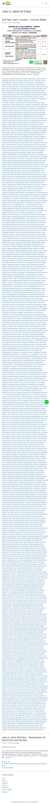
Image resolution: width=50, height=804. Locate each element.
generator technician (40, 296)
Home (3, 778)
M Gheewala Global (33, 454)
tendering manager (20, 677)
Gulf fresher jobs (12, 310)
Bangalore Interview (39, 162)
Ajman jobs (27, 118)
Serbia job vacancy (13, 98)
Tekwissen (20, 675)
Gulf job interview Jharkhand (16, 314)
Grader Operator (37, 304)
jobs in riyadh (44, 416)
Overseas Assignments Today (25, 522)
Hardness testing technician (23, 338)
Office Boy (22, 510)
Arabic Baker (5, 134)
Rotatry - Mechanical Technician (16, 606)
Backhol (9, 160)
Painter (18, 530)
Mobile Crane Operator (8, 492)
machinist (37, 458)
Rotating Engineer (6, 604)
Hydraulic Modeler (6, 362)
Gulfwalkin (31, 332)
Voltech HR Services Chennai (9, 711)
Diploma (18, 230)
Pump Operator (9, 562)
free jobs (26, 284)
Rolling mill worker (22, 602)
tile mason (27, 679)
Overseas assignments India (37, 520)
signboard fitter (38, 641)
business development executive (22, 176)
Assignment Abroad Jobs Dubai (10, 142)
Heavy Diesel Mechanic (29, 342)
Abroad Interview (35, 104)
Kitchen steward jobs (23, 430)
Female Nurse (33, 270)
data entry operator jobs (12, 222)
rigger (22, 594)
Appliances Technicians (40, 132)
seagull (11, 626)
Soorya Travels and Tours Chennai (37, 649)
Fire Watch (38, 276)
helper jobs (5, 346)
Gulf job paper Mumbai (39, 318)
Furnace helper (6, 290)
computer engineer (7, 206)
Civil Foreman (41, 196)
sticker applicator (19, 659)
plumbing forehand (42, 550)
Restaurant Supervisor (35, 592)
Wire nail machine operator (26, 725)
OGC (8, 512)
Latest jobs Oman (30, 442)
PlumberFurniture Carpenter (17, 550)
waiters (35, 713)
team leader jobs (19, 671)
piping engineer (6, 544)
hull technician (35, 354)
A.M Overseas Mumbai (21, 102)
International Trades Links (41, 380)
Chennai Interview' (30, 192)
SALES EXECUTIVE (25, 612)
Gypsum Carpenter (7, 336)
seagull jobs (5, 628)
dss (36, 236)
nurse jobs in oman (32, 508)
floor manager (41, 278)
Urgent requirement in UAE (12, 697)
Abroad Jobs (44, 104)
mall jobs (8, 462)
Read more (36, 74)
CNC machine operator (19, 202)
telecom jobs (26, 675)
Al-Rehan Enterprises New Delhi (20, 126)
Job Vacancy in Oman (7, 398)
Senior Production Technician (15, 632)
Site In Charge (22, 644)
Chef (27, 188)
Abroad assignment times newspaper (21, 104)
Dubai (39, 236)
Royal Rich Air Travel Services (33, 606)
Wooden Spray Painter (21, 727)
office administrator (14, 510)
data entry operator (22, 220)
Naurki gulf (27, 502)
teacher (12, 671)
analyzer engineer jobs (8, 132)
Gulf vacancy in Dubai (15, 332)
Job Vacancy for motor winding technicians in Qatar (17, 394)
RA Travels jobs (40, 576)
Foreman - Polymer (7, 282)
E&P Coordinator (36, 242)
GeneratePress (35, 802)
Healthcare (15, 84)
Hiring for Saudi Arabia (38, 346)
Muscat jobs (22, 498)
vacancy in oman (34, 705)
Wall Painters (21, 715)
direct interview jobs (20, 232)
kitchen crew (16, 428)
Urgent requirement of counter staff (29, 697)
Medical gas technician (29, 480)
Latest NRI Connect (7, 444)
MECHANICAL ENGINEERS (28, 472)
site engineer (14, 644)
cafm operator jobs (10, 180)
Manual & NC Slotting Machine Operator (26, 462)
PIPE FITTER (12, 542)
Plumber (30, 548)
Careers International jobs (36, 182)
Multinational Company (31, 496)
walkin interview (42, 713)
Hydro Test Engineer (28, 362)
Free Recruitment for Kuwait (36, 284)
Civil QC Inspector (24, 198)
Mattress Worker (6, 470)
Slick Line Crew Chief (32, 645)
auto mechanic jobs (15, 156)
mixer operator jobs (7, 490)
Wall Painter (5, 715)
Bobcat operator (14, 170)
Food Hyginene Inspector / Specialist (18, 280)
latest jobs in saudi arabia (8, 442)
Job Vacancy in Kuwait (26, 396)
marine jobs (17, 464)
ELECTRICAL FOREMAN (16, 246)
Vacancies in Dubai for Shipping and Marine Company (32, 703)
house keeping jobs (37, 350)
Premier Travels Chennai (32, 554)
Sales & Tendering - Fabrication (25, 610)
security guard (12, 628)
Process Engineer (19, 556)
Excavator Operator (20, 264)
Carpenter (4, 184)
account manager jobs (8, 110)
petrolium (28, 538)
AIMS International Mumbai (14, 116)
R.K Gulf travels (41, 574)
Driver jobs (43, 78)
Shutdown (21, 98)
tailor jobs (17, 669)
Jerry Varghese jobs (33, 386)
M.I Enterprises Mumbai (18, 458)
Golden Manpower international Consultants (33, 300)
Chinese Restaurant (7, 196)
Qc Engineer (38, 568)
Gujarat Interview (20, 308)
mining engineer (36, 488)
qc (33, 568)
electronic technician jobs (37, 254)
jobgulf (25, 402)
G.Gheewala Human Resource (26, 292)
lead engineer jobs (36, 446)
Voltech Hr (30, 709)
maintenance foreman (24, 460)
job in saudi (43, 388)
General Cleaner (33, 294)
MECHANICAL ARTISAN (31, 470)
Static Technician (21, 657)
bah (32, 160)
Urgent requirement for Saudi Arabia (23, 695)
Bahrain (25, 78)
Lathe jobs (40, 444)
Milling (9, 488)
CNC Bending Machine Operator (28, 200)
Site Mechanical (30, 644)
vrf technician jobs (22, 711)
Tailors (22, 669)
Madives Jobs (42, 88)
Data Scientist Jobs (32, 222)
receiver (38, 578)
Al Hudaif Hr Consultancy (23, 120)
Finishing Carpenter (7, 274)
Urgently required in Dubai (33, 701)
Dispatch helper (31, 232)
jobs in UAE (8, 422)
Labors (23, 434)
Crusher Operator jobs (32, 216)
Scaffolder (44, 622)
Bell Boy (4, 166)
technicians (13, 675)
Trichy (11, 687)
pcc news (12, 534)
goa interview (34, 298)
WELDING (4, 723)
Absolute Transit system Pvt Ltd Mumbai (33, 106)
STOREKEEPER (18, 661)
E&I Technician (27, 242)
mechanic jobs (20, 470)
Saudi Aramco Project (23, 618)
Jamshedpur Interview (14, 384)
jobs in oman (10, 414)
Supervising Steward (32, 665)
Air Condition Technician (27, 116)
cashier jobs (37, 184)
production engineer (41, 556)
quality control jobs (27, 572)
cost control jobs (20, 212)
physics (44, 538)
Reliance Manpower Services (27, 582)
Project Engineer (36, 558)
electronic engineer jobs (38, 252)
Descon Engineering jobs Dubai (35, 226)
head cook (29, 340)
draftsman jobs (26, 234)
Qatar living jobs (36, 94)
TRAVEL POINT (6, 685)
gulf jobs (33, 322)
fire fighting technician (19, 276)
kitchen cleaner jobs (7, 428)
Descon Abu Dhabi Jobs (20, 226)
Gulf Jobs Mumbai (19, 326)
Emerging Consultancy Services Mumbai (29, 258)
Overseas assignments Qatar (9, 522)
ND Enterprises (35, 502)
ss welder (26, 655)
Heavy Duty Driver (14, 344)
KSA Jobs (43, 430)
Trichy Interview (18, 687)
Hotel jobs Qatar (6, 350)
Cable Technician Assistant (24, 178)
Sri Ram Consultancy (18, 655)
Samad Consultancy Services (29, 614)
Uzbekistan (20, 100)
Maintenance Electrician (11, 460)
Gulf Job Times (44, 320)
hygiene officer (6, 366)
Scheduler (36, 624)
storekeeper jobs (27, 661)
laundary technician (18, 446)
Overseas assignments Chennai (21, 520)
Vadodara (20, 707)
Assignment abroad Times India (14, 144)
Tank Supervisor (38, 669)
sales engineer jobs (15, 612)
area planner (38, 134)
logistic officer (44, 452)
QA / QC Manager (31, 564)
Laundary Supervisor (7, 446)
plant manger (33, 546)
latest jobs (33, 440)
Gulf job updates (6, 322)
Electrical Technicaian (27, 248)
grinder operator (39, 306)
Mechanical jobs (39, 474)
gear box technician (23, 294)
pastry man (36, 532)
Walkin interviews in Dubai (30, 100)
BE (47, 164)
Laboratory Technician (10, 434)
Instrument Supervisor (12, 376)
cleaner (4, 200)
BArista (10, 164)
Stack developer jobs (10, 657)
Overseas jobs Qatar (37, 528)
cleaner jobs (9, 200)
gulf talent (28, 330)
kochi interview (33, 430)
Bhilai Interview (28, 166)
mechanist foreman (13, 480)
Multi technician (9, 496)
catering (20, 186)
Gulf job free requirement (16, 312)
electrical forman (27, 246)
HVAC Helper (22, 356)
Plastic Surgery (15, 548)
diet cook (30, 228)
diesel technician (23, 228)
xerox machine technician (20, 729)
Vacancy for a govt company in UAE (11, 705)
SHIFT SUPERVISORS (29, 634)
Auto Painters (24, 156)
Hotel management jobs (17, 350)
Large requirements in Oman (29, 438)
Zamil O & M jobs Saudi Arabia (36, 729)
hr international (24, 352)
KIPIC (44, 426)
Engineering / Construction (9, 80)
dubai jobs (10, 238)
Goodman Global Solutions (19, 302)
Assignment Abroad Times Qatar (20, 148)
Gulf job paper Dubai (27, 318)
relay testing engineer (13, 582)
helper (44, 344)
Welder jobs (43, 721)
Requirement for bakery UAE (22, 584)
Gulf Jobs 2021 (40, 322)
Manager (13, 462)
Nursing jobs (5, 510)
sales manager (35, 612)
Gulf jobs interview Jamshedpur (27, 324)
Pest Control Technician (20, 536)
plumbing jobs (5, 552)
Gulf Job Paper (17, 318)
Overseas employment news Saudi (33, 524)
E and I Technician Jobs (16, 242)
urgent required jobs (7, 691)
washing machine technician (14, 719)
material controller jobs (16, 468)
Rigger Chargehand (30, 594)
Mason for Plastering (11, 466)
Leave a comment (8, 767)
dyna (44, 238)
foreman (43, 280)
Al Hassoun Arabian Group (9, 120)
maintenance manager (36, 460)
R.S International (31, 576)
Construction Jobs (26, 208)
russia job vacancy (18, 608)
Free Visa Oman (19, 288)
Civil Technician (42, 198)
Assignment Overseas (13, 150)
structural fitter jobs (33, 663)
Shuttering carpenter (12, 639)
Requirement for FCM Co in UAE (14, 586)
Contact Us (5, 783)
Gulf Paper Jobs (14, 330)
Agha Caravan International (30, 112)
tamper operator (29, 669)
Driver (16, 236)
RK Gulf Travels (20, 598)
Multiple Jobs (10, 92)
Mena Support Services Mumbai (26, 482)
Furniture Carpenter (15, 290)
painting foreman (30, 530)
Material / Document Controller (32, 466)
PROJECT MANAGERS (39, 560)
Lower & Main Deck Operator (9, 454)
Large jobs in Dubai (16, 438)
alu (23, 128)
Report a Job (5, 792)
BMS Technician (38, 168)
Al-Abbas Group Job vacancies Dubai (17, 124)
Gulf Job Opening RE (7, 318)
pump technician (17, 562)
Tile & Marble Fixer (19, 679)
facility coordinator (38, 266)
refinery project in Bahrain (31, 580)
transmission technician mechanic (35, 683)
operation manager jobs (26, 514)
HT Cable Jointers (23, 354)
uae (8, 689)
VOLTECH (24, 709)
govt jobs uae (13, 304)
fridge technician (35, 288)
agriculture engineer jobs (30, 114)
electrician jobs (37, 250)
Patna (40, 532)
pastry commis (28, 532)
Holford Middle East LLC (13, 348)
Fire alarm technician (31, 274)
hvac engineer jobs (13, 356)
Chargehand (22, 188)
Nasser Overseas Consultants (33, 500)
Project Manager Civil (12, 560)
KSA (39, 430)
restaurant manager (23, 592)
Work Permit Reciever (33, 727)
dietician (36, 228)
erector (38, 262)
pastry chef (21, 532)
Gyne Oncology (26, 334)
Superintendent (22, 665)
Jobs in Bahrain (23, 86)
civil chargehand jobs (24, 196)
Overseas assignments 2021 (32, 518)
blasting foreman (25, 168)
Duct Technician (24, 238)
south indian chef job (32, 651)
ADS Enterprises (17, 112)
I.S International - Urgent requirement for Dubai (21, 368)
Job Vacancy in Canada (38, 394)
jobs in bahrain (34, 408)
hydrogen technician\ (7, 364)
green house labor (29, 306)
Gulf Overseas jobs (41, 328)
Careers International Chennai (21, 182)
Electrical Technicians (21, 250)
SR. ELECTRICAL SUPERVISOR (19, 654)
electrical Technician (38, 248)
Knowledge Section (29, 88)
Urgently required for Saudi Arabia (16, 701)
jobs (28, 402)
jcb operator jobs (32, 384)
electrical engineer (26, 244)
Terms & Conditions (7, 789)
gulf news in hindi (30, 328)
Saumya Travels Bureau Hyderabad (11, 622)
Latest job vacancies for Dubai (22, 440)
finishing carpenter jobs (19, 274)
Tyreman (4, 689)
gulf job (44, 310)
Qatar (17, 566)
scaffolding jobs (17, 624)
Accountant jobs (18, 110)
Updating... (13, 100)
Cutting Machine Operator (18, 218)
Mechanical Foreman (7, 474)
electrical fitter (5, 246)
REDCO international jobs (8, 580)
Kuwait (36, 88)
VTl (34, 711)
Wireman (36, 725)
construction (18, 208)
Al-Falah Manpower (32, 124)
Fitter (15, 278)
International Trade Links (38, 378)
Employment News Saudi (29, 260)
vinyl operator (11, 709)
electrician (30, 250)
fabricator (29, 266)
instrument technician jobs (26, 376)
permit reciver (34, 534)
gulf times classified (37, 330)
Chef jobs (31, 188)
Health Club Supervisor (16, 342)
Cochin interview (16, 204)
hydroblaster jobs (39, 362)
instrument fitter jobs (34, 374)
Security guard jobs (22, 628)
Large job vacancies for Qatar (29, 436)
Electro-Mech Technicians (8, 252)
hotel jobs (42, 348)
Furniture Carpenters (26, 290)
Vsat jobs (30, 711)
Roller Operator (13, 602)
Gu (6, 308)
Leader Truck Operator (25, 448)
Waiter (24, 713)
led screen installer (42, 448)
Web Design (19, 721)
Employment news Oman (15, 260)
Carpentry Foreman (21, 184)
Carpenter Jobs (12, 184)
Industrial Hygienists (21, 370)
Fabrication (24, 266)
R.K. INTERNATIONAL (20, 576)
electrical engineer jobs (38, 244)
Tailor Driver (11, 669)
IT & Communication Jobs (11, 86)
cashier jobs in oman (12, 186)
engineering (13, 262)
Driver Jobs (22, 236)
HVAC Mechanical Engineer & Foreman (36, 356)
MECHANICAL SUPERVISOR (14, 478)
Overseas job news (38, 526)
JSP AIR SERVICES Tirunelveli (28, 424)
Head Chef (23, 340)
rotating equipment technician (19, 604)
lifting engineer (30, 450)
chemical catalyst (11, 190)
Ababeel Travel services (33, 102)
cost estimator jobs (30, 212)
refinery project (20, 580)
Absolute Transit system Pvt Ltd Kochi (12, 106)
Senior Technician (28, 632)
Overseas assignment (31, 516)
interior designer (27, 378)
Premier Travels (21, 554)
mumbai (40, 496)
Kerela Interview (32, 426)
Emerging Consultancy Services (10, 258)
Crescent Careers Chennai (18, 216)
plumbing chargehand (30, 550)
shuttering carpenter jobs (24, 639)
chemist (19, 190)
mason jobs (21, 466)
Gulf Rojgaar (38, 82)
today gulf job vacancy (24, 681)
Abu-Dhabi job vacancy (12, 108)
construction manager (37, 208)
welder (37, 721)
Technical (25, 673)
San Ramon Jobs (42, 614)
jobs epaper (26, 404)
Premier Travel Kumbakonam (23, 94)
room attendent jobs (33, 602)
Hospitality (21, 84)
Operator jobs (26, 92)
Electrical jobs (36, 246)
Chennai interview (20, 192)
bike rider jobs (36, 166)
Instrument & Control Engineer (16, 372)
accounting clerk (27, 110)
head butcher (16, 340)
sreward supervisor (7, 655)
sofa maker (24, 649)
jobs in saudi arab (14, 418)
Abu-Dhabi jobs (23, 108)
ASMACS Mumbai (11, 140)
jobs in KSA (23, 412)
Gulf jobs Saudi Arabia (12, 328)
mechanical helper (18, 474)
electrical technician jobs (8, 250)
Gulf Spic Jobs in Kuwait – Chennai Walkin (24, 19)
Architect (24, 134)
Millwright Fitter (16, 488)
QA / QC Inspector (21, 564)
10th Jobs (6, 102)
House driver (27, 350)
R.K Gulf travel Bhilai (31, 574)
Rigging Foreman (11, 596)
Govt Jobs (15, 82)
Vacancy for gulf (25, 705)
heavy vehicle (38, 344)
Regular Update (10, 96)
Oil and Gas (18, 512)
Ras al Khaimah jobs (30, 578)
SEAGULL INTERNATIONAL (21, 626)
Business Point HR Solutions (39, 176)
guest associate (11, 308)
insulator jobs (5, 378)
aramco (11, 134)
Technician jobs (43, 98)
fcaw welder (26, 270)
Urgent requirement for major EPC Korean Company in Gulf (23, 693)
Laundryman (27, 446)
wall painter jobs (13, 715)
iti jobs (27, 382)
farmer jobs (8, 270)
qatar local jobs (18, 568)
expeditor (41, 264)
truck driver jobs (34, 687)
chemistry (24, 190)
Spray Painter (41, 651)
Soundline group (16, 651)
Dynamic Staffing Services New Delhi (26, 240)
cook (27, 210)
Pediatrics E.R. (19, 534)
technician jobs (6, 675)
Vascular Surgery (37, 707)
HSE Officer (44, 352)
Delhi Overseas (6, 224)
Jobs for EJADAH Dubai (36, 404)
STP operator (35, 661)
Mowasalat (32, 494)
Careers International (7, 182)
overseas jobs (5, 528)
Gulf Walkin (25, 332)
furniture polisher (36, 290)
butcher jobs (10, 178)
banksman (4, 164)
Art (43, 134)
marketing (35, 464)
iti (24, 382)
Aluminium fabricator (35, 128)
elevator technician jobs (18, 256)
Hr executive (16, 352)
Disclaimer (4, 785)
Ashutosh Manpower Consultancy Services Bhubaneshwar (17, 136)
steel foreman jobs (10, 659)
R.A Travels (13, 574)
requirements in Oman (23, 590)
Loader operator (25, 452)
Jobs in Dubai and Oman (8, 410)
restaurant (15, 592)
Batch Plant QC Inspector (39, 164)
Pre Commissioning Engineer (39, 552)
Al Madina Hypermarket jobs (37, 120)
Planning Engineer (24, 546)
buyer (15, 178)
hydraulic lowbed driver (17, 360)
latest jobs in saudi (41, 440)
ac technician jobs (40, 108)
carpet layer (30, 184)
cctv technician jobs (37, 186)
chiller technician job (34, 194)
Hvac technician (17, 358)
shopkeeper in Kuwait (7, 638)
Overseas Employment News (16, 524)
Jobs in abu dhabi (24, 408)
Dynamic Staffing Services (9, 240)
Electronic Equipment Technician (10, 254)
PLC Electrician (23, 548)
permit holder (27, 534)
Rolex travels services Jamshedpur (24, 96)
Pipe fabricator (36, 540)
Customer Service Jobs (34, 78)
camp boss (25, 180)
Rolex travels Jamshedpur (15, 600)
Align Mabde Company (8, 128)
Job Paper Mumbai (25, 390)
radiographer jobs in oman (17, 578)
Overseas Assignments (18, 518)
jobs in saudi (5, 418)
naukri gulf (21, 502)
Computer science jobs (8, 208)
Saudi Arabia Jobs (23, 616)
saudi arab (14, 616)
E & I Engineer (41, 240)
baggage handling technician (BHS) (21, 160)
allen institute (17, 128)
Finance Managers (42, 272)
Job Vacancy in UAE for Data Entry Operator (21, 400)
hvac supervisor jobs (7, 358)
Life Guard (14, 450)
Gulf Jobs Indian (14, 324)
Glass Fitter (10, 298)
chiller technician (24, 194)
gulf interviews (29, 310)
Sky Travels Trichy (15, 645)
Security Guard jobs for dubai (35, 628)
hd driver (42, 338)
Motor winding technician (22, 494)
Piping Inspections (24, 544)
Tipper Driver (43, 679)
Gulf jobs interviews (41, 324)
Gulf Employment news (32, 308)
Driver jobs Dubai (29, 236)
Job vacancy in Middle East (40, 396)
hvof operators (26, 358)
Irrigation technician (7, 382)
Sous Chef (23, 651)
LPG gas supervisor (23, 454)
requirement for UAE (7, 588)
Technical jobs (32, 673)
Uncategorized (6, 100)
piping (44, 542)
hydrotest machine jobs (39, 364)
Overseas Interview (7, 526)
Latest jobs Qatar (40, 442)
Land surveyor (30, 434)
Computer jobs (29, 206)
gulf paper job (5, 330)
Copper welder (40, 210)
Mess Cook (23, 486)
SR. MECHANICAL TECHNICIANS (36, 654)
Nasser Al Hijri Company (18, 500)
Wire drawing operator (13, 725)
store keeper (10, 661)
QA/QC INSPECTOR (10, 566)
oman (36, 512)
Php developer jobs (37, 538)
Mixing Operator (17, 490)
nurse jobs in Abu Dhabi (20, 508)
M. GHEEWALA (14, 456)
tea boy (8, 671)
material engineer (38, 468)
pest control (10, 536)
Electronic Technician (24, 254)
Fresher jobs (27, 288)
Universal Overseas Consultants (23, 689)
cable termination (36, 178)
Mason (3, 466)
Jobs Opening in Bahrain (18, 422)
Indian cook (12, 370)
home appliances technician (27, 348)
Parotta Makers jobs (12, 532)
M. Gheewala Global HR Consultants (28, 456)
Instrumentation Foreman (40, 376)
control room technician (19, 210)
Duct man (16, 238)
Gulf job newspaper (27, 316)
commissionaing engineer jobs (35, 204)
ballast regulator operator (26, 162)
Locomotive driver (35, 452)
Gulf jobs (20, 82)
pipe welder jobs (37, 542)
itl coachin (33, 382)
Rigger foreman (40, 594)
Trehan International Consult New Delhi (20, 685)
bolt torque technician (16, 172)
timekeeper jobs (35, 679)
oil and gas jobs (26, 512)
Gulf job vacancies (16, 322)
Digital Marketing (11, 230)
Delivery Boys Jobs (39, 224)
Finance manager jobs (31, 272)
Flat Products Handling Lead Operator (27, 278)
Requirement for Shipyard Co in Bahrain (33, 586)
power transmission (26, 552)
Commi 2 (23, 204)
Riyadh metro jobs (10, 598)
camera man (19, 180)
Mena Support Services (11, 482)
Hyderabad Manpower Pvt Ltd (38, 358)
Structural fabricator (13, 663)
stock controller (36, 659)
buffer (39, 172)
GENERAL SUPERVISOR (16, 296)
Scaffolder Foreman (7, 624)
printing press (42, 554)
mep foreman (38, 482)
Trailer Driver (34, 681)
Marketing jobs (43, 464)
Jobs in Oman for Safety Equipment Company (26, 414)
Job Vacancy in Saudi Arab (33, 398)
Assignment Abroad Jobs (15, 78)
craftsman (4, 214)
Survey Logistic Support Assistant (34, 667)
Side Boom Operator (12, 641)
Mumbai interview (13, 498)
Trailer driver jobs (42, 681)
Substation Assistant (12, 665)
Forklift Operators (39, 282)
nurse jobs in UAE (42, 508)
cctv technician (27, 186)
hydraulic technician (17, 362)
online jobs (17, 514)
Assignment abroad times (26, 142)
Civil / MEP (15, 196)
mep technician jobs (38, 484)
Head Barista (9, 340)
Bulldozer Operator (37, 174)
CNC (18, 200)
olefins (32, 512)
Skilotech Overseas (40, 644)
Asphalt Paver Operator (23, 140)
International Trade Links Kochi (25, 380)
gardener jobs (38, 292)
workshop (10, 729)
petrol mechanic (21, 538)
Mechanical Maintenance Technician (11, 476)
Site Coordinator (6, 644)
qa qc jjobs (39, 564)
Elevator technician (7, 256)
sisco (44, 641)
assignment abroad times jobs (31, 144)
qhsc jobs (11, 572)
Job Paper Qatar (35, 390)
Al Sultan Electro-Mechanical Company (18, 122)
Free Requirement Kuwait (34, 286)
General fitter (41, 294)
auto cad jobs (23, 154)
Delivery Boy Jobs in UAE (27, 224)
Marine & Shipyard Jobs (26, 90)
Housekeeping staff (7, 352)
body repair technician (25, 170)
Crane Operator (15, 214)
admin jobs (35, 110)
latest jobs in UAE (20, 442)
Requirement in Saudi (36, 588)
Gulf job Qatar (25, 320)
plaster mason (41, 546)
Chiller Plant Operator (13, 194)
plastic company (6, 548)
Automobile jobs (12, 158)
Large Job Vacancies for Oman (13, 436)
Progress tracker (18, 558)
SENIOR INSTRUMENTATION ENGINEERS (25, 629)
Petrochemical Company (33, 536)
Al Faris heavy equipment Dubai (38, 118)
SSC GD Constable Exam (36, 655)
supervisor (41, 665)
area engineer (31, 134)
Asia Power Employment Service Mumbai (17, 138)
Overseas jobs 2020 (15, 528)
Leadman (33, 448)
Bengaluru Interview (18, 166)
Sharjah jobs (20, 634)
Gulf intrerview (37, 310)
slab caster (24, 645)
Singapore (27, 98)
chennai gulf (11, 192)
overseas (23, 516)
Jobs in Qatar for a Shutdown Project (11, 416)
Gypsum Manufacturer (40, 336)
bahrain (36, 160)
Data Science (22, 222)
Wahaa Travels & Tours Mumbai (14, 713)
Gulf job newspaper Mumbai (39, 316)
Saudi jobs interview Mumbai (28, 619)
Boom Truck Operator (28, 172)
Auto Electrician (40, 154)
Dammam (39, 218)
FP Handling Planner (18, 284)
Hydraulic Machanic (29, 360)
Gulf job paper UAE (16, 320)
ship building (39, 634)
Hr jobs (30, 352)
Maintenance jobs (6, 90)
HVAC (41, 354)
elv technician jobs (32, 256)
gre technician (20, 306)
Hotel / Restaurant (29, 84)
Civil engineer (34, 196)
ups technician (42, 689)
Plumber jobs (5, 550)
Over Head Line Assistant (13, 516)
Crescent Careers (6, 216)
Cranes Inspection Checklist (38, 214)
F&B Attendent (16, 266)
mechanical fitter (40, 472)
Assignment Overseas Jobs (27, 150)
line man (18, 452)
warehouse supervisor (34, 717)
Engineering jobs (21, 262)
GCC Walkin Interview (11, 294)
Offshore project (30, 510)
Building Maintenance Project (24, 174)
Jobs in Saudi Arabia (10, 88)
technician (39, 673)
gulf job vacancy (26, 322)
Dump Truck (39, 238)
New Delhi (7, 506)
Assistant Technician (32, 152)
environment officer (31, 262)
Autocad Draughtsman (35, 156)
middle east (37, 486)
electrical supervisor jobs (14, 248)
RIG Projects (17, 594)
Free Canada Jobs (7, 82)
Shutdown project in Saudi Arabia (31, 638)
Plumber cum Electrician (39, 548)
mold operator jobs (19, 492)
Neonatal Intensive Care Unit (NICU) (21, 504)
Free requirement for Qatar (20, 286)
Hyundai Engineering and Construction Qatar (29, 366)
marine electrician (42, 462)
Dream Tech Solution (35, 234)
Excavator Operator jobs (31, 264)
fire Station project (30, 276)
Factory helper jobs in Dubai (33, 268)
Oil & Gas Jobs (18, 92)
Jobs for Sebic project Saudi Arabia (34, 406)
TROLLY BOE (25, 687)
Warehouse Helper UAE (21, 717)
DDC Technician (41, 222)
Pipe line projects (28, 542)
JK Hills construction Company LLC (16, 388)
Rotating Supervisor (33, 604)
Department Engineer (7, 226)
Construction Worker (7, 210)
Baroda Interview (21, 164)
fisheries (10, 278)
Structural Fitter (23, 663)
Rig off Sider (10, 594)
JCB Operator (23, 384)
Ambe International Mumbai (39, 130)
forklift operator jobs (29, 282)
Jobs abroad (33, 402)
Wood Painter (11, 727)
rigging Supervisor (21, 596)
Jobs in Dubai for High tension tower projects (27, 410)
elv (26, 256)
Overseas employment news (38, 92)
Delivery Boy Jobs (15, 224)
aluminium (27, 128)
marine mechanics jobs (26, 464)
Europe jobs (37, 80)
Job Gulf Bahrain (34, 388)
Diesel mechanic (14, 228)
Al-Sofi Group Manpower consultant (38, 126)
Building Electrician (11, 174)
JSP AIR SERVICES (15, 424)
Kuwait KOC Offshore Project (32, 432)
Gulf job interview (28, 312)
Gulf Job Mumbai (8, 316)
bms (32, 168)
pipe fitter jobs (19, 542)
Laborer (19, 434)
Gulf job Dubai (5, 312)
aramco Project (18, 134)
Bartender (29, 164)
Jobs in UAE (20, 88)
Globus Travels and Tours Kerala (22, 298)
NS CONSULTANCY (38, 506)
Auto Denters (31, 154)
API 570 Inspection (29, 132)
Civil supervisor (33, 198)
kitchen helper (36, 428)
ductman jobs (32, 238)
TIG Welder (11, 679)
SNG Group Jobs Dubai (15, 649)
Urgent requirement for (30, 691)
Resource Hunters (34, 590)
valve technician (28, 707)
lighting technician (11, 452)
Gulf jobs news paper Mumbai (32, 326)
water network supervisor (37, 719)
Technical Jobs (34, 98)
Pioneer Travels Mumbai (25, 540)
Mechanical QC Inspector (28, 476)
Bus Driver (10, 176)
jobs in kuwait (30, 412)
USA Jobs (43, 701)
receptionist (44, 578)
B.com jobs (36, 158)
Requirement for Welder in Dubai (21, 588)
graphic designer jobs (10, 306)
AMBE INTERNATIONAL (25, 130)
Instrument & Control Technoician (32, 372)
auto (18, 154)
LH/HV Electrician (6, 450)
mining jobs (44, 488)
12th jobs (12, 102)
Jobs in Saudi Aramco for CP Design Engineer (18, 420)
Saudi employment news (36, 618)
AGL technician (41, 112)
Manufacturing (15, 90)
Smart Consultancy (13, 648)
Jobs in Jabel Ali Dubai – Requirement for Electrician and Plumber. (24, 738)
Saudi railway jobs (41, 619)
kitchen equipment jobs (26, 428)
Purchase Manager (27, 562)
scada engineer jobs (26, 622)
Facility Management (12, 268)
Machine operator (30, 458)
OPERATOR (36, 514)
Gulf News (31, 82)
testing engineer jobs (31, 677)
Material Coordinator (28, 468)
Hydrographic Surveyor (20, 364)
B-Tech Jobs (29, 158)
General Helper (6, 296)
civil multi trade (15, 198)
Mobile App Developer (40, 490)
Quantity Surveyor (37, 572)
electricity (44, 250)
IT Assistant (16, 382)
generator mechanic (29, 296)
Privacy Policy (5, 787)
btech (35, 172)
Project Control (27, 558)
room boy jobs (42, 602)
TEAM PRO (27, 671)
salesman (10, 614)
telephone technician (36, 675)
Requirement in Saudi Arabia (9, 590)
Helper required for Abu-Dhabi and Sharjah (19, 346)
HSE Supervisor (6, 354)
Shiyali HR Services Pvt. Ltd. (39, 635)
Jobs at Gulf (19, 404)
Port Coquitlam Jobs (15, 552)
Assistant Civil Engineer (20, 152)
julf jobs (39, 424)
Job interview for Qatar (8, 390)
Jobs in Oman (39, 86)
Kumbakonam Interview (8, 432)
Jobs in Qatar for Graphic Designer (31, 416)
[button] (42, 3)
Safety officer (5, 610)
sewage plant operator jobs (9, 634)
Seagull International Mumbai (36, 626)
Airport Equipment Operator (16, 118)
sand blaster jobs (6, 616)
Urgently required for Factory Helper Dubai (26, 699)
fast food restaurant (16, 270)
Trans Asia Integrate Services (9, 683)
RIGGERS (4, 596)
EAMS (6, 244)
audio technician (12, 154)
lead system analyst (13, 448)
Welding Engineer (12, 723)
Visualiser (18, 709)
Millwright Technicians (26, 488)
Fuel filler (42, 288)
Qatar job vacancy (37, 566)
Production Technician (8, 558)
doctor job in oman (40, 232)
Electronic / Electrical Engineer (24, 252)
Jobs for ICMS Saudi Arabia (17, 406)
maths (45, 468)
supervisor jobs (6, 667)
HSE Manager (36, 352)
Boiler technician (36, 170)
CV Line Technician (31, 218)
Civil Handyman (6, 198)
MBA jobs (13, 470)
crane (9, 214)
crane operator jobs (25, 214)
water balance (26, 719)
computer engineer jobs (18, 206)
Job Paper (17, 390)
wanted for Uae (29, 715)
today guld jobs (14, 681)
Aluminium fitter (14, 130)
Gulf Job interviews (29, 314)
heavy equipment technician (27, 344)
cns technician (37, 202)
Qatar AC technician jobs (25, 566)
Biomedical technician (10, 168)
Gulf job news (17, 316)
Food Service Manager (35, 280)
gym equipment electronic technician (11, 334)
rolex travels (5, 600)
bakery (40, 160)
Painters (23, 530)
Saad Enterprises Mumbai (30, 608)
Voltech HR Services (38, 709)
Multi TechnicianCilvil (19, 496)
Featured (43, 80)
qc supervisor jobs (21, 570)
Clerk (14, 200)
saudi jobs (17, 619)
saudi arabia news (33, 616)
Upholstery (35, 689)
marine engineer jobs (7, 464)
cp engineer (39, 212)
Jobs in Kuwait (31, 86)
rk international (28, 598)
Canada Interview (33, 180)
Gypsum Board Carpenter (36, 334)
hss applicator (14, 354)
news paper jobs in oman (17, 506)
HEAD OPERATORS (38, 340)
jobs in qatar (42, 414)
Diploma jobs (24, 230)
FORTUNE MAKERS (7, 284)
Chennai (29, 190)
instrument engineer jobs (22, 374)
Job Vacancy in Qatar (19, 398)
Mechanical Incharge (29, 474)
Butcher (4, 178)
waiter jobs (29, 713)
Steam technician (31, 657)
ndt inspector (8, 504)
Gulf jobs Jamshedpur (7, 326)
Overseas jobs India (26, 528)
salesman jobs (17, 614)
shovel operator (18, 638)
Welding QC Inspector (30, 723)
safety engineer (41, 608)
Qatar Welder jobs (27, 568)
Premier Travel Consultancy (9, 554)
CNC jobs (9, 202)
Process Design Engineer (8, 556)
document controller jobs (8, 234)
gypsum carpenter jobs (18, 336)
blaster (18, 168)
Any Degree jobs (18, 132)
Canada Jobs (42, 180)
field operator (13, 272)
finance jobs (21, 272)
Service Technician (38, 632)
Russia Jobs (36, 96)
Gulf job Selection (34, 320)
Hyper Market (13, 366)
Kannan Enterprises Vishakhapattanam (17, 426)
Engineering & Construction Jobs (24, 80)
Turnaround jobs (43, 687)
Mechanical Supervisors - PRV (30, 478)
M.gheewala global (7, 458)
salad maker (13, 610)
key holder (39, 426)
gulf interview (21, 310)
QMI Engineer (17, 572)
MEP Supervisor (19, 484)
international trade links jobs (9, 380)
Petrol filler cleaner (12, 538)
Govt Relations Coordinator (25, 304)
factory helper (22, 268)
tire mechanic (5, 681)
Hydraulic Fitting (6, 360)
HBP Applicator (35, 338)
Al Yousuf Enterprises (34, 122)
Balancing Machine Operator (12, 162)
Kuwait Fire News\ (19, 432)
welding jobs (20, 723)
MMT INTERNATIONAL (28, 490)
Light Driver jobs (39, 450)
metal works (30, 486)
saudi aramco (14, 618)
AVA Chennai (20, 158)
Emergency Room (42, 256)
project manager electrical (25, 560)
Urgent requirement (18, 691)
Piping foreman (14, 544)
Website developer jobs (29, 721)
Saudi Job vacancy (9, 619)
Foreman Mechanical (17, 282)
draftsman (18, 234)
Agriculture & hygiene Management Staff (12, 114)
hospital (38, 348)
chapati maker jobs (13, 188)
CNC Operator (29, 202)
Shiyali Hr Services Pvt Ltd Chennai (22, 635)
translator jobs (21, 683)
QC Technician (31, 570)
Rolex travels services (28, 600)
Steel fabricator (40, 657)
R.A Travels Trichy (21, 574)
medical (21, 480)
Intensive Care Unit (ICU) (16, 378)
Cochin (10, 204)
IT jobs (21, 382)
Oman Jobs (10, 514)
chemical (4, 190)
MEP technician (28, 484)
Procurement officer (30, 556)
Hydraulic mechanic (40, 360)
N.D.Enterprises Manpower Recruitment (36, 498)
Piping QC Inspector (34, 544)
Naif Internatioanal (7, 500)
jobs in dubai (41, 408)
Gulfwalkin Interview (40, 332)
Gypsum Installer (29, 336)
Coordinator (32, 210)
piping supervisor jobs (13, 546)
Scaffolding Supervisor (28, 624)
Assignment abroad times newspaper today (25, 146)
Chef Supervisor (38, 188)
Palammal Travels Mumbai (9, 94)
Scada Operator (36, 622)
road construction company (40, 598)
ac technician (31, 108)
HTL (30, 354)
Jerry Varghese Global (21, 386)
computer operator (38, 206)
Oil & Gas (6, 78)
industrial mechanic (32, 370)
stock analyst (28, 659)
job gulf (28, 388)
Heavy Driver (39, 342)
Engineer (7, 262)
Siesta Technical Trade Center (26, 641)
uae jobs (12, 689)
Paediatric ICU (12, 530)
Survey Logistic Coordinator (18, 667)
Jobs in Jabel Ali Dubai (13, 412)
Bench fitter (10, 166)
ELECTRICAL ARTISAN (15, 244)
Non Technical (28, 506)
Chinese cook (44, 194)
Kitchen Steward (12, 430)
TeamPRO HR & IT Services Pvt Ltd (13, 673)
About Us (4, 780)
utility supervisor (6, 703)
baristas (14, 164)
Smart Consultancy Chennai (26, 648)
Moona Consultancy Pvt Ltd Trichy (34, 492)
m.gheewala (42, 456)
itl (29, 382)
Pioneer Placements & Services (10, 540)
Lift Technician (22, 450)
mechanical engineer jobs (13, 472)
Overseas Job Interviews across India (22, 526)
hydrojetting (29, 364)
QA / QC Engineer (11, 564)
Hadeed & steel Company (8, 338)
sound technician (6, 651)
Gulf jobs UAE (21, 328)
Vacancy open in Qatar (11, 707)
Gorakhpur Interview (32, 302)
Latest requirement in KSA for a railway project (25, 444)
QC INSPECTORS (11, 570)
